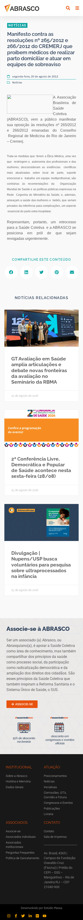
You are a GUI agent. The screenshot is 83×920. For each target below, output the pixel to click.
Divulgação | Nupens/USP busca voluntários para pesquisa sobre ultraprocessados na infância (41, 564)
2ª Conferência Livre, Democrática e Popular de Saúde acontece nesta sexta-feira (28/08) (41, 467)
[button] (68, 8)
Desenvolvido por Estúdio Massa (41, 908)
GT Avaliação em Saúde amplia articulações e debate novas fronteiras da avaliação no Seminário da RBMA (39, 370)
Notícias (17, 82)
